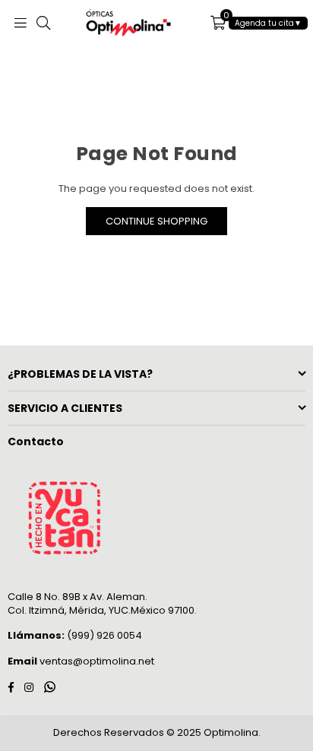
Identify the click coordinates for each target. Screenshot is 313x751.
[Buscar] (43, 22)
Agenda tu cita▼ (268, 23)
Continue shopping (156, 221)
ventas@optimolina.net (95, 661)
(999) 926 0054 (75, 635)
